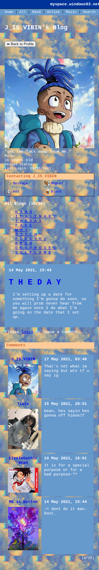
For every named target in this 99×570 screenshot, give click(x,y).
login (27, 332)
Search (89, 12)
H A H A (23, 212)
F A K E (23, 225)
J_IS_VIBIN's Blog (36, 27)
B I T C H (26, 234)
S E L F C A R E (33, 252)
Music (71, 12)
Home (9, 12)
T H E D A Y (28, 221)
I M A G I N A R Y (35, 216)
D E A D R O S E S (35, 248)
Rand (36, 12)
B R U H (23, 243)
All (24, 12)
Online (53, 12)
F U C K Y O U (30, 239)
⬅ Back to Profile (20, 44)
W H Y (21, 230)
